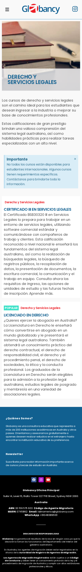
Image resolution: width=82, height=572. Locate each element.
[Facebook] (33, 479)
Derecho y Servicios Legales (25, 202)
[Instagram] (41, 479)
